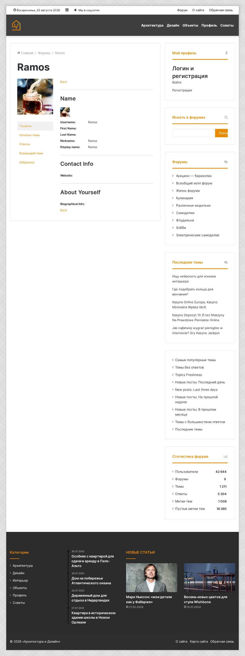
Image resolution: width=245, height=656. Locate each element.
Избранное (27, 162)
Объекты (190, 25)
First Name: (68, 128)
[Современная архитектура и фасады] (16, 25)
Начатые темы (29, 135)
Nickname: (67, 141)
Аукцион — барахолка (193, 176)
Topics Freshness (188, 375)
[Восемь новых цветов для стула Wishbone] (209, 577)
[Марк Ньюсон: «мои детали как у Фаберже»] (152, 577)
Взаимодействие (31, 153)
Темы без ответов (189, 367)
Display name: (70, 147)
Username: (68, 122)
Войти (176, 82)
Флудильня (184, 220)
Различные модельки (193, 205)
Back (63, 81)
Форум (182, 10)
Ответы (24, 144)
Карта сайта (199, 641)
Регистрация (182, 90)
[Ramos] (35, 118)
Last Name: (68, 134)
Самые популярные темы (195, 360)
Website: (66, 175)
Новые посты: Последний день (200, 382)
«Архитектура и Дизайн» (41, 641)
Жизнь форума (187, 191)
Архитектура (152, 25)
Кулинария (184, 198)
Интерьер (20, 580)
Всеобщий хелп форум (193, 183)
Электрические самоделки (197, 235)
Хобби (180, 228)
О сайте (198, 10)
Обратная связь (221, 10)
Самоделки (184, 213)
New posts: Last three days (196, 389)
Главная (26, 53)
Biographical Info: (72, 204)
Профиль (209, 25)
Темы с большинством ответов (200, 422)
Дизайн (173, 25)
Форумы (44, 53)
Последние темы (188, 429)
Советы (227, 25)
